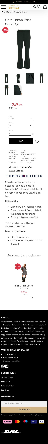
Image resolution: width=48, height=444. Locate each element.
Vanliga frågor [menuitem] (7, 377)
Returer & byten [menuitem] (7, 386)
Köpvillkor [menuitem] (5, 390)
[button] (3, 7)
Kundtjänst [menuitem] (5, 382)
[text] (24, 105)
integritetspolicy (37, 415)
